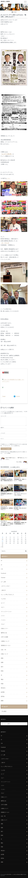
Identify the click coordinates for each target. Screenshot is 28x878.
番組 (2, 679)
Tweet (3, 396)
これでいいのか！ (5, 586)
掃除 (2, 658)
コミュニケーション (6, 611)
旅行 (2, 666)
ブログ (2, 624)
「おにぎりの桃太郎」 (7, 154)
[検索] (25, 550)
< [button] (2, 7)
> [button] (26, 7)
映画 (2, 671)
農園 (2, 700)
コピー (2, 607)
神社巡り (3, 688)
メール (3, 433)
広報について (4, 654)
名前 (2, 427)
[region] (14, 7)
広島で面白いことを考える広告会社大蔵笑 (15, 874)
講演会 (2, 696)
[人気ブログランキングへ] (5, 372)
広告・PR (3, 649)
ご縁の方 (3, 590)
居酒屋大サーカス (5, 645)
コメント (3, 416)
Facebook (3, 573)
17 (2, 541)
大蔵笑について (5, 641)
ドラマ (2, 615)
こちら (8, 178)
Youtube (3, 577)
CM (2, 569)
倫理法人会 (4, 632)
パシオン (3, 620)
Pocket (18, 396)
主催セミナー (4, 628)
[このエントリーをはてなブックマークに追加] (14, 396)
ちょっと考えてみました (7, 594)
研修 (2, 683)
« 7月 (2, 546)
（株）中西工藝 (5, 243)
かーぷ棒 (3, 581)
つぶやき (3, 598)
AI (1, 560)
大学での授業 (4, 637)
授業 (2, 662)
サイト (2, 438)
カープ (2, 603)
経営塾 (2, 692)
